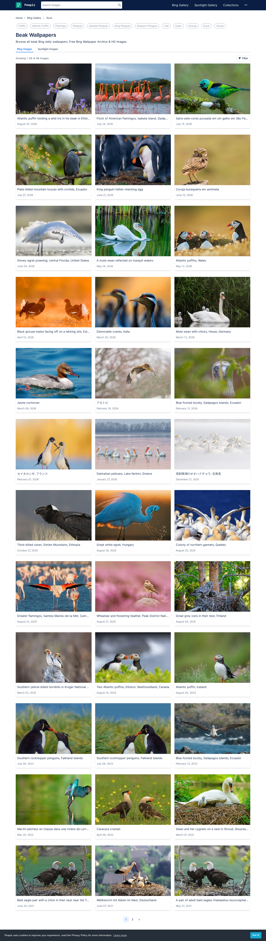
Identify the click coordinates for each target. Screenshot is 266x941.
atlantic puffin (40, 25)
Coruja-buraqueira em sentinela (197, 189)
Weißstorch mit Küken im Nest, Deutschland (126, 900)
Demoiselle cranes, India (113, 331)
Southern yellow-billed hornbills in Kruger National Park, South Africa (53, 687)
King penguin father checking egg (120, 189)
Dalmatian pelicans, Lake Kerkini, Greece (124, 473)
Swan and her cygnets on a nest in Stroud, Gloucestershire (212, 829)
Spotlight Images (48, 48)
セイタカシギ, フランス (32, 473)
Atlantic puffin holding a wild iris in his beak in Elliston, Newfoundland (53, 118)
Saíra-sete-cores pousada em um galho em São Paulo (212, 118)
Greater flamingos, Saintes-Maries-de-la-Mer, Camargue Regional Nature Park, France (53, 616)
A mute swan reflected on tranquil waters (125, 260)
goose (220, 25)
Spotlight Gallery (205, 5)
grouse (192, 25)
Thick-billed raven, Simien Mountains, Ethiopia (48, 545)
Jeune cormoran (28, 402)
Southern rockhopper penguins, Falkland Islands (50, 758)
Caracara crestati (108, 829)
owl (166, 25)
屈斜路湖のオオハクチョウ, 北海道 (198, 473)
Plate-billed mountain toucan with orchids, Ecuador (52, 189)
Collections (230, 5)
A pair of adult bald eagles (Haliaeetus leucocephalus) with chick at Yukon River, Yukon (212, 900)
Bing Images (24, 48)
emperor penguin (147, 25)
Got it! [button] (255, 935)
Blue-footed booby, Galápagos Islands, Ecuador (208, 402)
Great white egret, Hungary (115, 545)
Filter (244, 58)
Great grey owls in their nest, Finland (201, 616)
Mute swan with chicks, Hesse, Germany (203, 331)
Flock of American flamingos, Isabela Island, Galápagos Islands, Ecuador (133, 118)
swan (178, 25)
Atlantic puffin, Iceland (191, 687)
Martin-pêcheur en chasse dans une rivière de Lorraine (53, 829)
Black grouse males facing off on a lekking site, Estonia (53, 331)
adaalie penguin (98, 25)
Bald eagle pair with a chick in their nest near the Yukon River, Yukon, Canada (53, 900)
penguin (77, 25)
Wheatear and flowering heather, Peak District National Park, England (133, 616)
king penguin (122, 25)
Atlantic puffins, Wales (191, 260)
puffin (22, 25)
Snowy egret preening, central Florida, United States (53, 260)
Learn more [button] (120, 935)
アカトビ (102, 402)
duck (206, 25)
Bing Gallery (180, 5)
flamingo (60, 25)
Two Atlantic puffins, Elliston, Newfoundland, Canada (133, 687)
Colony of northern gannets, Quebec (201, 545)
